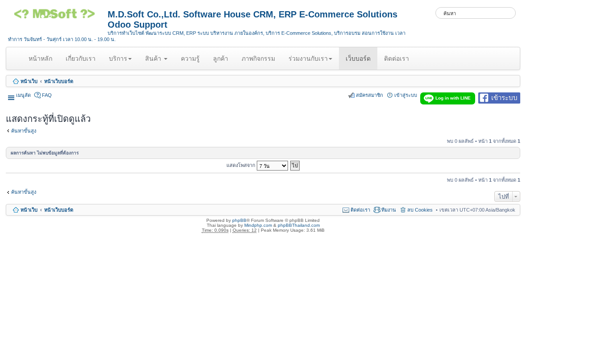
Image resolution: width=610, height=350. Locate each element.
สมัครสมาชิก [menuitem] (369, 95)
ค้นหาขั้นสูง (23, 130)
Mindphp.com (258, 225)
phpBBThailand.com (299, 225)
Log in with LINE (453, 98)
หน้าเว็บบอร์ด (58, 81)
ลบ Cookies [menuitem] (420, 209)
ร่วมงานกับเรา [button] (308, 58)
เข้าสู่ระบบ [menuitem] (405, 95)
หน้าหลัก (42, 62)
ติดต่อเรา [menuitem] (360, 209)
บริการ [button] (118, 58)
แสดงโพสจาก (241, 164)
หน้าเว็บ (29, 81)
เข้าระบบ (504, 97)
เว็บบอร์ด (358, 58)
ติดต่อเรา (396, 58)
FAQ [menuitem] (47, 95)
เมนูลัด (23, 95)
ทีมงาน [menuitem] (388, 209)
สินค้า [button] (154, 58)
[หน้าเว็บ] (58, 17)
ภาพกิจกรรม (258, 58)
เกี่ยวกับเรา (81, 58)
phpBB (239, 220)
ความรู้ (190, 58)
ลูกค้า (220, 58)
